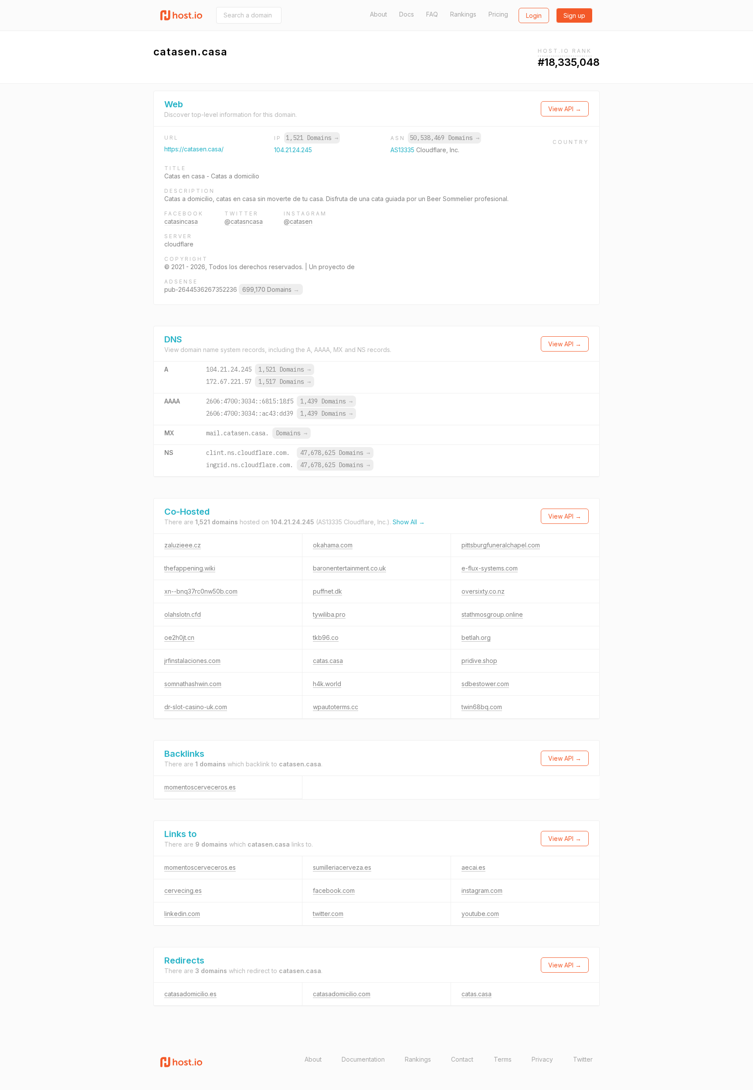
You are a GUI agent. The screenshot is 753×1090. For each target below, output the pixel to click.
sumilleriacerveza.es (342, 867)
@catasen (298, 221)
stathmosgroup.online (492, 614)
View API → (564, 109)
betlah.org (476, 637)
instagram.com (481, 890)
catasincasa (181, 221)
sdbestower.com (485, 683)
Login (534, 15)
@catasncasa (243, 221)
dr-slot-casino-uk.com (195, 707)
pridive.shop (479, 660)
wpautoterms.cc (335, 707)
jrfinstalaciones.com (192, 660)
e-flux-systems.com (489, 568)
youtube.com (480, 913)
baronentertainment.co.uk (349, 568)
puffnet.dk (327, 591)
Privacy (542, 1059)
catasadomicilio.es (190, 994)
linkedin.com (182, 913)
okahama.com (333, 545)
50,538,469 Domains (444, 138)
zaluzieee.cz (182, 545)
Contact (462, 1059)
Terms (503, 1059)
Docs (406, 14)
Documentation (363, 1059)
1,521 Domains (312, 138)
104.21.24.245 (293, 150)
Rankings (463, 14)
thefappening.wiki (189, 568)
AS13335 (403, 150)
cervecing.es (183, 890)
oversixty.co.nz (483, 591)
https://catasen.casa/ (194, 149)
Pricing (498, 14)
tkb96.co (326, 637)
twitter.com (328, 913)
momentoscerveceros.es (200, 787)
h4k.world (327, 683)
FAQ (432, 14)
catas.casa (328, 660)
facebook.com (334, 890)
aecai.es (473, 867)
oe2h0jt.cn (179, 637)
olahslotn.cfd (182, 614)
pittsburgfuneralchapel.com (500, 545)
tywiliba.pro (329, 614)
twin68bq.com (481, 707)
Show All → (409, 522)
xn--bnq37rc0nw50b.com (200, 591)
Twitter (583, 1059)
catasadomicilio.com (341, 994)
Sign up (574, 15)
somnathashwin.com (192, 683)
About (378, 14)
